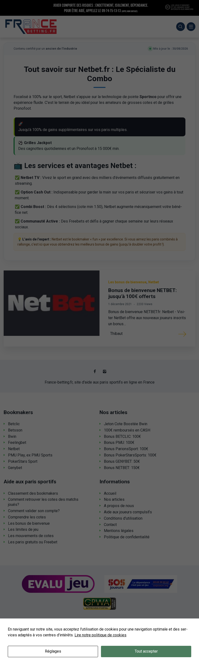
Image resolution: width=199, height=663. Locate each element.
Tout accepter (146, 651)
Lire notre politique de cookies (100, 635)
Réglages (53, 651)
